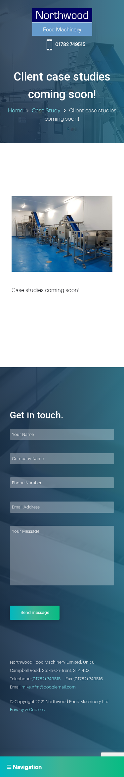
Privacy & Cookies (27, 709)
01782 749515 (70, 44)
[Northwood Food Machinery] (62, 23)
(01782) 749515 (46, 679)
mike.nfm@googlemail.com (48, 687)
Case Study (46, 110)
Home (15, 110)
